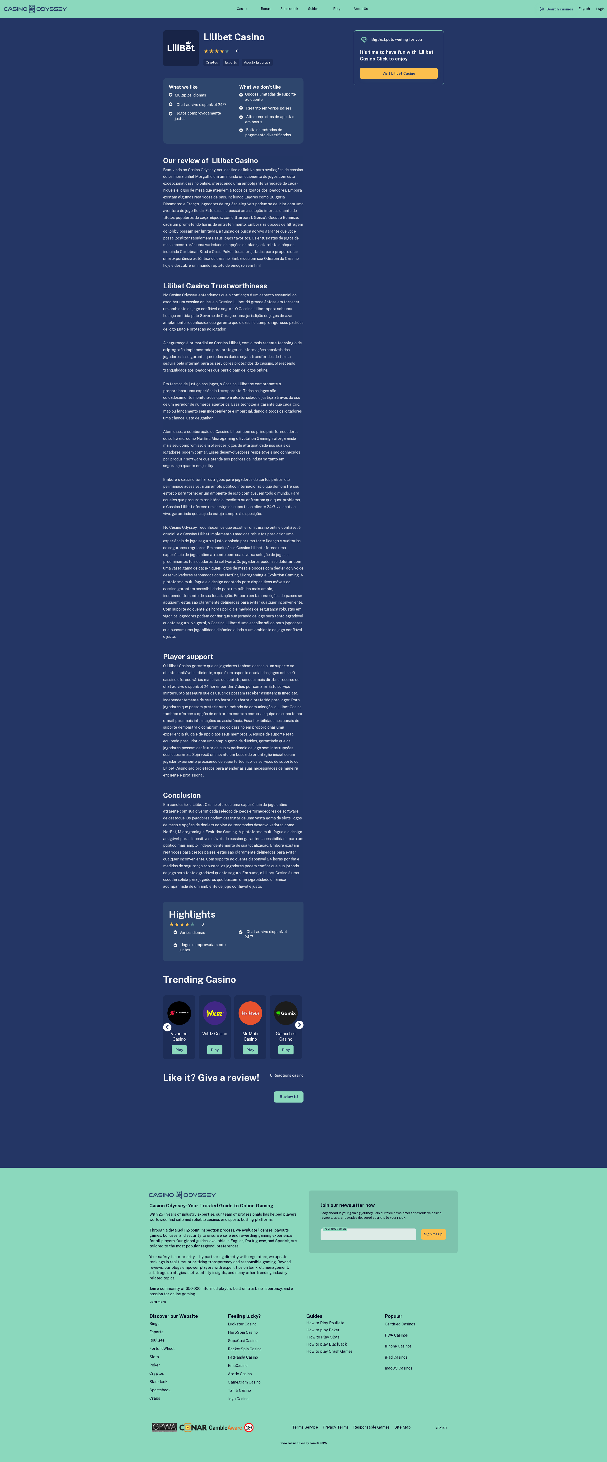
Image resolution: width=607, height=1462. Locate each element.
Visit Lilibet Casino (398, 73)
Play (179, 1050)
